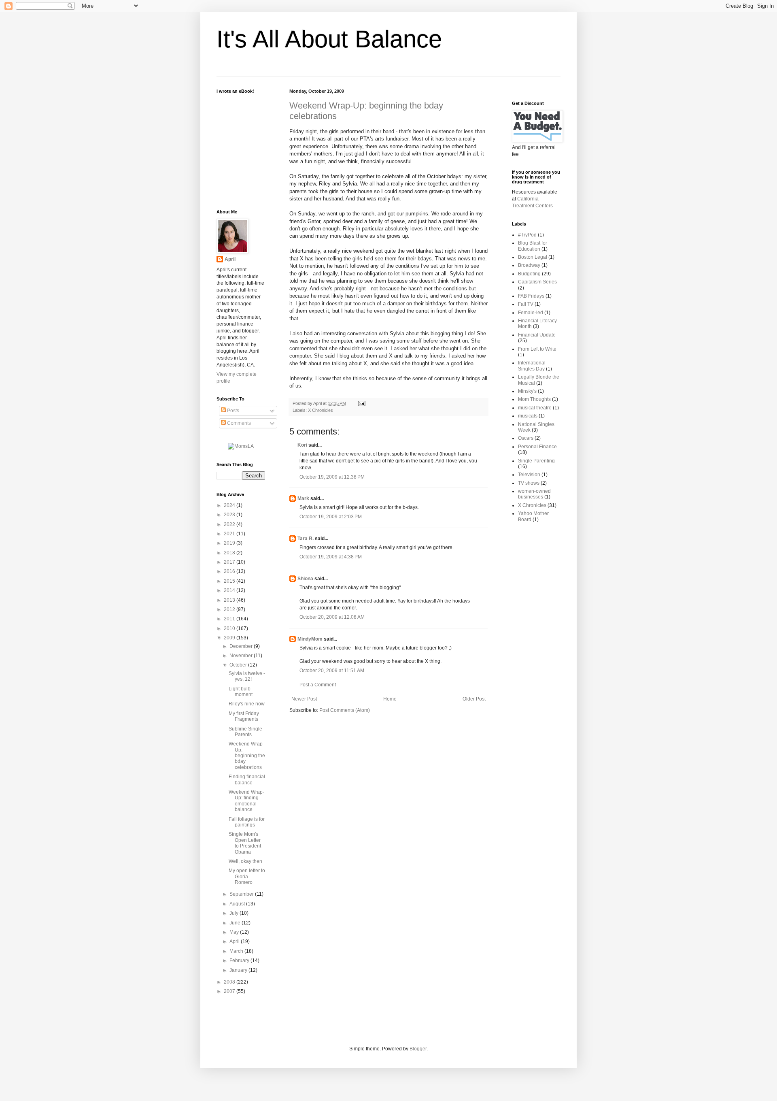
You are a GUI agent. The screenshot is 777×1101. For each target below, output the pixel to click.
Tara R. (305, 538)
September (242, 894)
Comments (238, 423)
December (241, 646)
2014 (230, 590)
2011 (230, 619)
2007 (230, 991)
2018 (230, 553)
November (241, 655)
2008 (230, 982)
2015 (230, 581)
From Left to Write (537, 349)
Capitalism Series (537, 282)
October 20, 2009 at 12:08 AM (332, 617)
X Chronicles (320, 410)
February (240, 960)
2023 (230, 514)
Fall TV (525, 304)
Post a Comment (317, 685)
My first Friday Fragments (244, 716)
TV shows (528, 483)
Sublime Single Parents (245, 731)
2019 (230, 543)
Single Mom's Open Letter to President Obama (245, 842)
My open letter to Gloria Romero (247, 876)
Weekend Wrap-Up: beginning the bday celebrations (247, 755)
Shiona (305, 578)
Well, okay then (245, 861)
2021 (230, 534)
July (234, 913)
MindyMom (310, 639)
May (234, 932)
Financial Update (537, 335)
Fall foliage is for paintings (247, 822)
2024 (230, 505)
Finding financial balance (247, 779)
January (238, 970)
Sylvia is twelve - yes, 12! (247, 676)
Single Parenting (536, 461)
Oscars (525, 438)
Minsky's (527, 391)
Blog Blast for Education (532, 245)
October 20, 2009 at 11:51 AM (331, 670)
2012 (230, 609)
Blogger (418, 1049)
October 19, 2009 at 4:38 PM (330, 557)
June (235, 923)
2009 (230, 638)
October (238, 665)
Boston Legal (532, 257)
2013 (230, 600)
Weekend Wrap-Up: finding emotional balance (246, 800)
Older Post (474, 699)
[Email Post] (360, 403)
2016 (230, 571)
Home (390, 699)
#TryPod (527, 235)
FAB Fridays (531, 296)
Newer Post (304, 699)
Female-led (530, 312)
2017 (230, 562)
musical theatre (535, 408)
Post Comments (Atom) (344, 710)
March (236, 951)
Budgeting (529, 274)
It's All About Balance (329, 39)
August (237, 904)
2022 (230, 524)
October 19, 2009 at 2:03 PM (330, 517)
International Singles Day (532, 365)
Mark (303, 498)
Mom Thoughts (534, 399)
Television (529, 474)
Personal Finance (537, 446)
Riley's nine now (247, 704)
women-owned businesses (534, 494)
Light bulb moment (241, 691)
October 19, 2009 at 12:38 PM (332, 477)
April (230, 259)
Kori (302, 445)
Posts (232, 410)
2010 (230, 628)
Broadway (529, 265)
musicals (527, 416)
